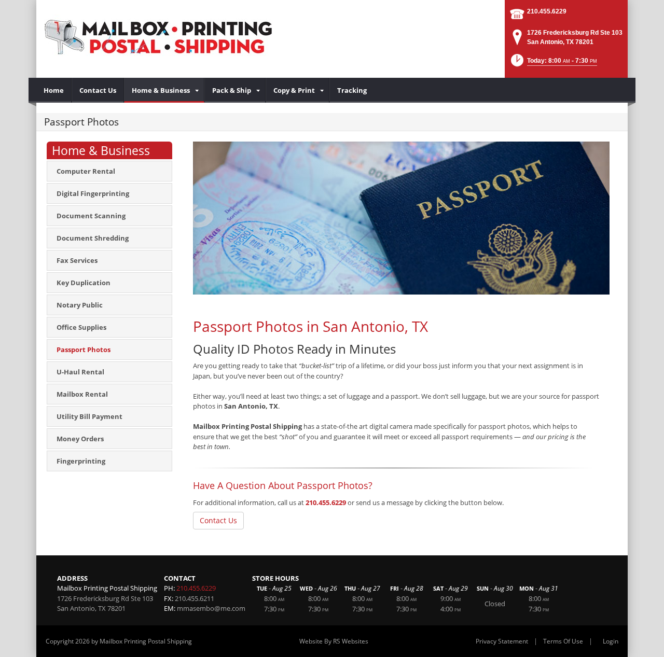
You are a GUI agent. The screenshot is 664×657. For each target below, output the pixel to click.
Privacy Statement (502, 641)
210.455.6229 (546, 11)
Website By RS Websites (333, 641)
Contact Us (218, 520)
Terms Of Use (563, 641)
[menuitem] (54, 90)
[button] (553, 63)
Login (610, 641)
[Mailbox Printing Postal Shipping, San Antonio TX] (161, 36)
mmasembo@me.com (211, 608)
